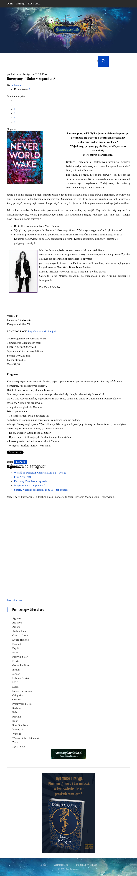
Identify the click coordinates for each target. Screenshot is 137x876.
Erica (15, 652)
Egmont (16, 644)
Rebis (15, 712)
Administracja (61, 865)
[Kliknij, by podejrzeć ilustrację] (25, 157)
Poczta (43, 865)
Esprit (15, 648)
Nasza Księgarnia (22, 691)
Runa (15, 720)
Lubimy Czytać (20, 678)
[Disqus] (68, 547)
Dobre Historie (20, 639)
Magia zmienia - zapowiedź (29, 485)
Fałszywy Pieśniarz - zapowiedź (32, 481)
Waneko (16, 733)
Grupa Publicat (20, 665)
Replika (16, 716)
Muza (15, 686)
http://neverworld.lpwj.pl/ (42, 331)
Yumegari (17, 729)
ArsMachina (19, 631)
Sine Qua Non (20, 725)
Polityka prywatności (86, 865)
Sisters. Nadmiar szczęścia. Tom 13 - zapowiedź (41, 489)
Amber (16, 626)
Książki (20, 462)
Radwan (16, 708)
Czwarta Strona (20, 635)
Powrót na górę (15, 600)
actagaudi (17, 85)
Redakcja (20, 3)
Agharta (16, 618)
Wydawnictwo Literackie (26, 738)
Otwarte (16, 699)
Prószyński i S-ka (22, 703)
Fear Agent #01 (22, 476)
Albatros (17, 622)
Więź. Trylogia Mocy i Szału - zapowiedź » (92, 496)
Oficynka (17, 695)
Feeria (15, 661)
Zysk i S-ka (18, 746)
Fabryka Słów (20, 656)
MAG (15, 682)
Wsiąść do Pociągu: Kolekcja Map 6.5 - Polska (40, 472)
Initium (16, 669)
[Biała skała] (68, 812)
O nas (10, 3)
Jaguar (16, 673)
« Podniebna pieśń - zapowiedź (50, 496)
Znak (15, 742)
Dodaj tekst (34, 3)
